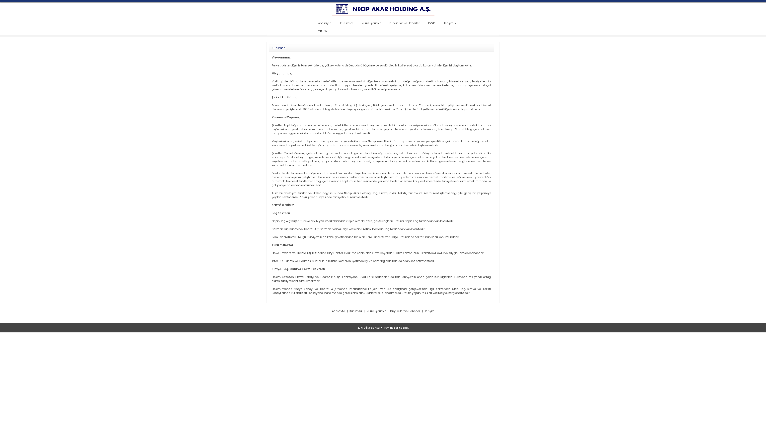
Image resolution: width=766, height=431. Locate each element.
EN (325, 31)
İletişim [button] (449, 23)
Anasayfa (325, 23)
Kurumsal (347, 23)
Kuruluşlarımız (372, 23)
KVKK (432, 23)
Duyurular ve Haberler (405, 23)
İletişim (429, 311)
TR (320, 31)
